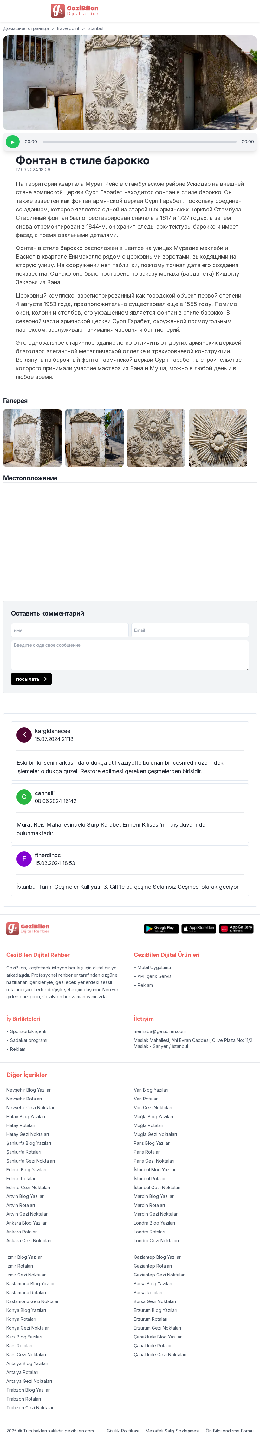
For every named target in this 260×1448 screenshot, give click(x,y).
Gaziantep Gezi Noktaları (159, 1274)
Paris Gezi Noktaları (154, 1160)
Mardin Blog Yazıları (154, 1196)
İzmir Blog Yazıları (24, 1257)
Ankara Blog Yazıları (27, 1222)
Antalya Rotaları (22, 1372)
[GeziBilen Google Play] (161, 929)
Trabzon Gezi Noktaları (30, 1407)
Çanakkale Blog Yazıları (158, 1336)
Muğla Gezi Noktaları (155, 1134)
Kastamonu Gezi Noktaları (33, 1301)
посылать (28, 679)
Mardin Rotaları (149, 1205)
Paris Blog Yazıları (152, 1143)
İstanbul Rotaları (150, 1178)
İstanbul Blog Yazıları (155, 1169)
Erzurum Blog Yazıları (155, 1310)
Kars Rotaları (19, 1345)
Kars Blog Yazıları (24, 1336)
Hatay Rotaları (20, 1125)
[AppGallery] (236, 929)
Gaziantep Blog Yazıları (158, 1257)
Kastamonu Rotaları (26, 1292)
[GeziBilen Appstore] (198, 929)
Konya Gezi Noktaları (28, 1328)
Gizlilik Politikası (123, 1430)
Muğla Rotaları (148, 1125)
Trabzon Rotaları (23, 1398)
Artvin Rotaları (20, 1205)
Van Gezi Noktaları (153, 1107)
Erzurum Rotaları (150, 1319)
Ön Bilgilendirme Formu (230, 1430)
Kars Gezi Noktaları (26, 1354)
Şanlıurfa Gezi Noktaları (30, 1160)
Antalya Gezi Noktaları (29, 1381)
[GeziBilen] (74, 11)
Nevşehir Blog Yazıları (29, 1090)
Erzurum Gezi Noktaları (157, 1328)
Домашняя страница (26, 28)
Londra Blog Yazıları (154, 1222)
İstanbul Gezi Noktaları (157, 1187)
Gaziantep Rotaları (153, 1266)
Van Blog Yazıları (151, 1090)
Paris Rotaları (147, 1152)
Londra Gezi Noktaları (156, 1240)
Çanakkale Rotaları (153, 1345)
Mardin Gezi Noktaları (156, 1214)
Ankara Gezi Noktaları (28, 1240)
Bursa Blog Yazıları (153, 1283)
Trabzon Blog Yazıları (28, 1390)
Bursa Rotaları (148, 1292)
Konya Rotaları (21, 1319)
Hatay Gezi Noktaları (27, 1134)
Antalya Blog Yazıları (27, 1363)
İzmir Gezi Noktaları (26, 1274)
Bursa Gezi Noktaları (155, 1301)
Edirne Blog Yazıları (26, 1169)
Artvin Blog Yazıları (25, 1196)
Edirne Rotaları (21, 1178)
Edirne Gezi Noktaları (28, 1187)
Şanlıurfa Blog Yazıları (28, 1143)
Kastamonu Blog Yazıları (31, 1283)
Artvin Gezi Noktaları (27, 1214)
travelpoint (68, 28)
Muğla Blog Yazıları (153, 1116)
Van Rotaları (146, 1098)
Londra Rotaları (149, 1231)
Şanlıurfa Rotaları (23, 1152)
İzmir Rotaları (19, 1266)
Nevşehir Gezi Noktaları (30, 1107)
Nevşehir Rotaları (24, 1098)
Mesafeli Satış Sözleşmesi (172, 1430)
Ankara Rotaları (22, 1231)
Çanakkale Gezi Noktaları (160, 1354)
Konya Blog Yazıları (26, 1310)
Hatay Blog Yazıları (25, 1116)
